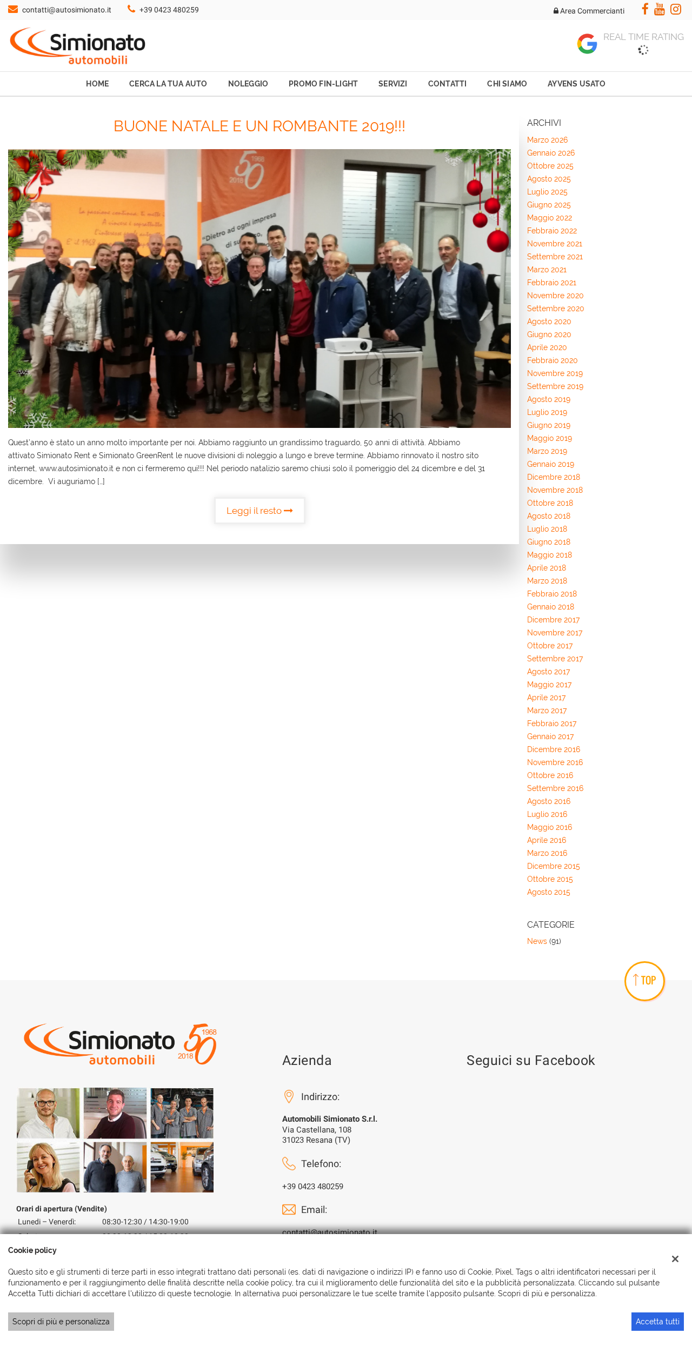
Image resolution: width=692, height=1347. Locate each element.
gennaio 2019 (550, 464)
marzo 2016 (547, 853)
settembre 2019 (555, 386)
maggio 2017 (549, 684)
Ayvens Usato (577, 83)
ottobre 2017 (550, 645)
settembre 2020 (555, 308)
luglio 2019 (547, 412)
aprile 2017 (546, 697)
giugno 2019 (548, 425)
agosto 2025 (549, 179)
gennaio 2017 (550, 736)
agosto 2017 (548, 671)
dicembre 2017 (553, 619)
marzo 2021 (547, 269)
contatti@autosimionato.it (66, 9)
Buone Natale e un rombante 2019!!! (259, 126)
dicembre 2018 (553, 477)
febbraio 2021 (551, 282)
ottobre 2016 (550, 775)
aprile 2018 (546, 568)
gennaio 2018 (550, 606)
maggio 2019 (549, 438)
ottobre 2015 (550, 879)
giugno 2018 (548, 542)
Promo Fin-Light (323, 83)
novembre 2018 (555, 490)
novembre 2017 (554, 632)
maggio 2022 (549, 217)
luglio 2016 (547, 814)
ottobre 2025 (550, 166)
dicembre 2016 (553, 749)
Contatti (447, 83)
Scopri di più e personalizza (61, 1321)
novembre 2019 (555, 373)
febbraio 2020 (552, 360)
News (537, 941)
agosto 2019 (548, 399)
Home (97, 83)
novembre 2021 (554, 243)
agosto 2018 (548, 516)
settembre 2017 (555, 658)
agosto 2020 (549, 321)
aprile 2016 (546, 840)
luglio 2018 (547, 529)
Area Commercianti (591, 10)
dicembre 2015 (553, 866)
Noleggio (248, 83)
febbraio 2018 (552, 593)
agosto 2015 (548, 892)
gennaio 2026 (551, 153)
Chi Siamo (507, 83)
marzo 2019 (547, 451)
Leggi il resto (255, 510)
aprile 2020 (547, 347)
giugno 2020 (549, 334)
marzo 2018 (547, 581)
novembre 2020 (555, 295)
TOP (648, 980)
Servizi (392, 83)
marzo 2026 (547, 140)
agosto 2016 (548, 801)
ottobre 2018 (550, 503)
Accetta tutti (658, 1321)
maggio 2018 (549, 555)
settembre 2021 (555, 256)
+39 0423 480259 (169, 9)
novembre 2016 (555, 762)
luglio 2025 (547, 191)
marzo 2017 (547, 710)
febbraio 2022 (552, 230)
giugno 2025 (549, 204)
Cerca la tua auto (168, 83)
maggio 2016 (549, 827)
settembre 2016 (555, 788)
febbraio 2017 (551, 723)
